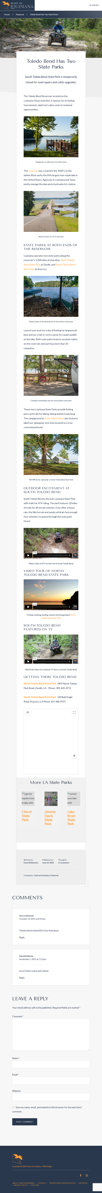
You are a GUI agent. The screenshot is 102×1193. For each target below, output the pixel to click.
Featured (54, 875)
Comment (18, 1016)
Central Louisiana (41, 875)
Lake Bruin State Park (71, 818)
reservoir (33, 170)
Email (15, 1074)
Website (16, 1091)
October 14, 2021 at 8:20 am (32, 918)
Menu (95, 5)
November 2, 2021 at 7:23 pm (32, 959)
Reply (22, 937)
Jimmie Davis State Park (50, 818)
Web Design (47, 1166)
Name (16, 1058)
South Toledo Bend (54, 418)
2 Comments (63, 863)
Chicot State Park (27, 816)
